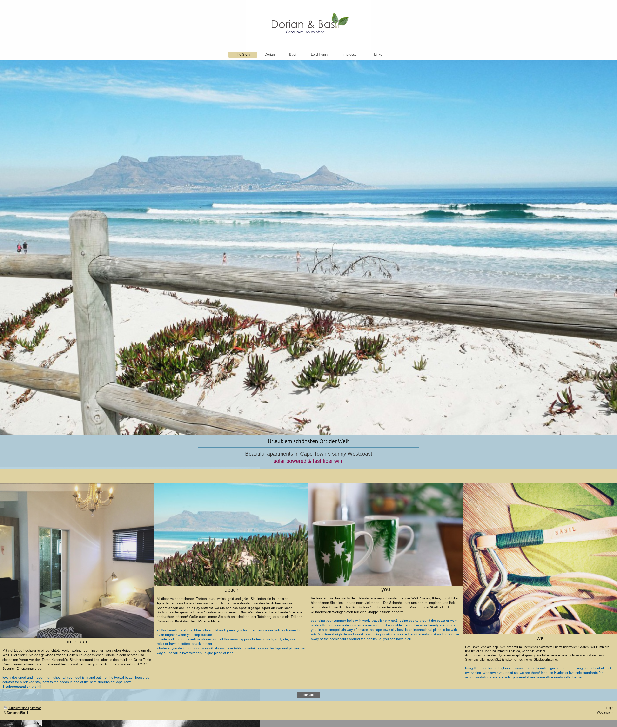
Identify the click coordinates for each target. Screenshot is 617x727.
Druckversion (18, 708)
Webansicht (605, 712)
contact (308, 695)
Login (609, 708)
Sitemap (35, 708)
